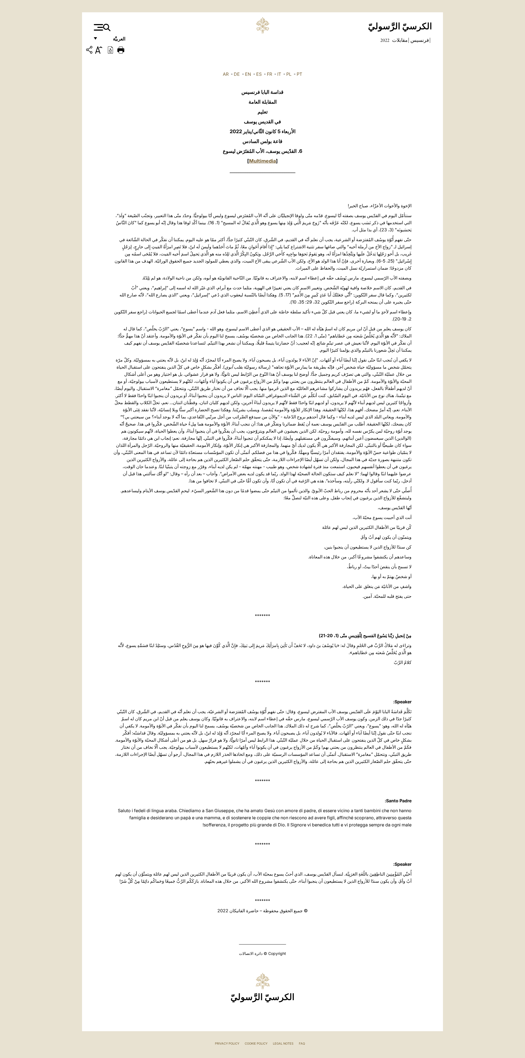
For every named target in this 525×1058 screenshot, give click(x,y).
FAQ (302, 1043)
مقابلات (399, 40)
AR (226, 74)
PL (288, 74)
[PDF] (110, 49)
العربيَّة (113, 40)
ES (259, 74)
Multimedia (262, 161)
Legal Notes (283, 1043)
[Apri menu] (97, 27)
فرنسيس (419, 40)
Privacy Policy (227, 1043)
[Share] (90, 51)
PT (299, 74)
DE (237, 74)
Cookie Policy (256, 1043)
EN (248, 74)
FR (269, 74)
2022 (384, 40)
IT (279, 74)
